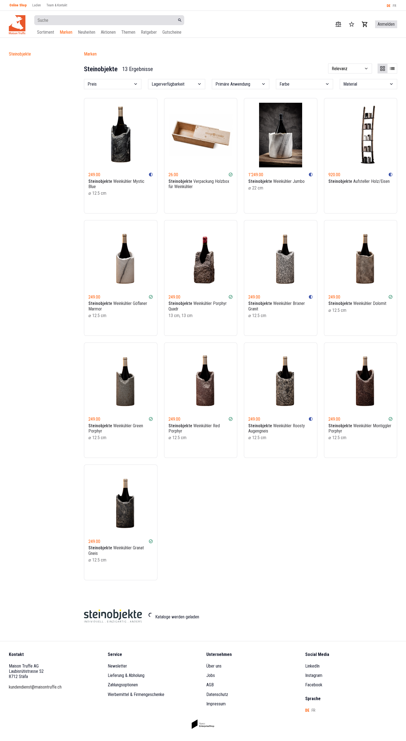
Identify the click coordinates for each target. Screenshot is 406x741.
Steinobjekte (20, 54)
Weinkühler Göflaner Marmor (117, 306)
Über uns (214, 666)
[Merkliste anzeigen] (351, 24)
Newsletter (117, 666)
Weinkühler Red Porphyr (194, 428)
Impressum (216, 703)
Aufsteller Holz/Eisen (359, 181)
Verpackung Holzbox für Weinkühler (198, 184)
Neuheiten (86, 32)
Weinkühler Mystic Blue (116, 184)
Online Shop (18, 5)
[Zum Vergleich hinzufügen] (135, 204)
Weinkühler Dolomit (357, 303)
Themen (128, 32)
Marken (66, 32)
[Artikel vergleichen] (338, 24)
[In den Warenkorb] (150, 204)
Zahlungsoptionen (123, 684)
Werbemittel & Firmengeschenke (136, 694)
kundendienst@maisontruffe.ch (35, 687)
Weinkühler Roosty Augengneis (276, 428)
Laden (36, 5)
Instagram (313, 675)
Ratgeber (149, 32)
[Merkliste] (142, 204)
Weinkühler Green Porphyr (115, 428)
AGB (210, 684)
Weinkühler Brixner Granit (276, 306)
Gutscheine (171, 32)
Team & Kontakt (56, 5)
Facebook (313, 684)
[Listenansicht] (392, 68)
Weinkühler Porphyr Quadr (197, 306)
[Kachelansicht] (382, 68)
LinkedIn (312, 666)
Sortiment (45, 32)
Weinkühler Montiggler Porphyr (359, 428)
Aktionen (108, 32)
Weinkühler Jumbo (276, 181)
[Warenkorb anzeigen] (364, 24)
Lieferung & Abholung (126, 675)
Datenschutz (217, 694)
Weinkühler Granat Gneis (116, 550)
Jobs (210, 675)
